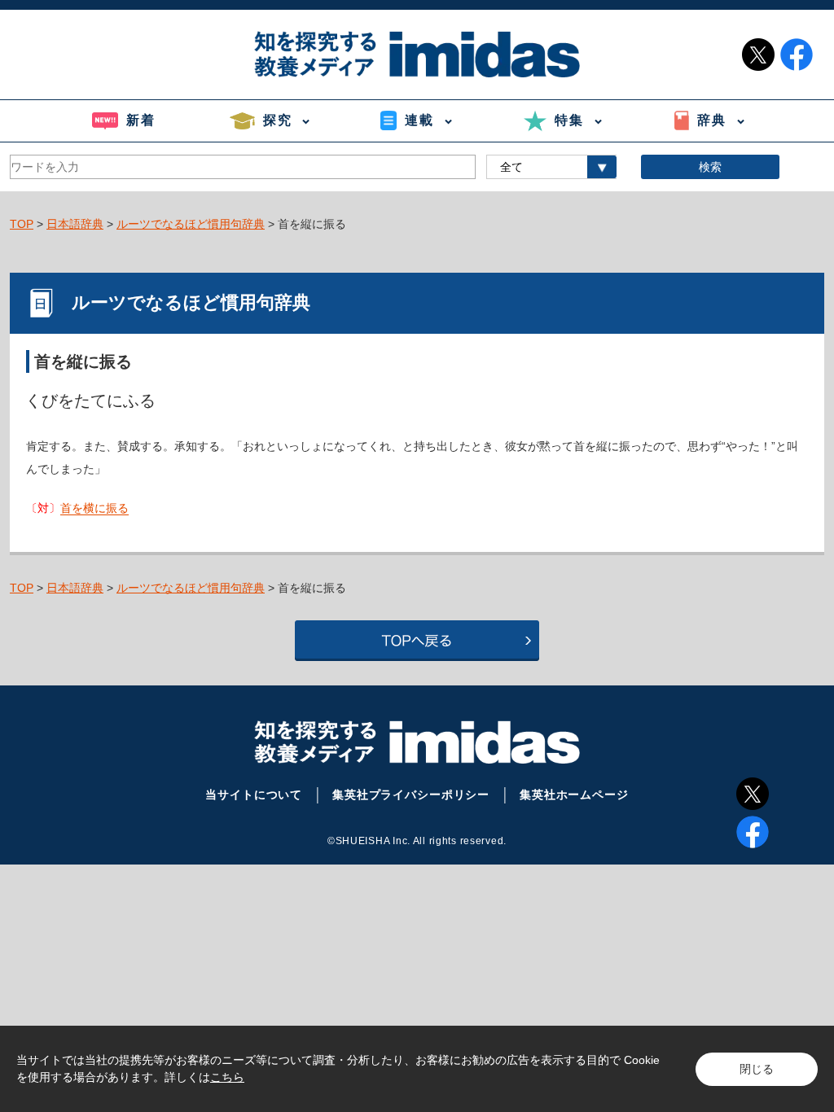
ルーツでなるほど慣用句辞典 (190, 223)
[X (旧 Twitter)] (752, 793)
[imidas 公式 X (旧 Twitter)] (758, 54)
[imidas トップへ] (417, 54)
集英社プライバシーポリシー (410, 794)
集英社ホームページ (574, 794)
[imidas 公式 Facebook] (796, 54)
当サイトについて (253, 794)
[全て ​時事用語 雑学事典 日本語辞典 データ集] (551, 167)
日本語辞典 (74, 223)
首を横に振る (94, 507)
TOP (21, 223)
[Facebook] (752, 832)
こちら (227, 1077)
